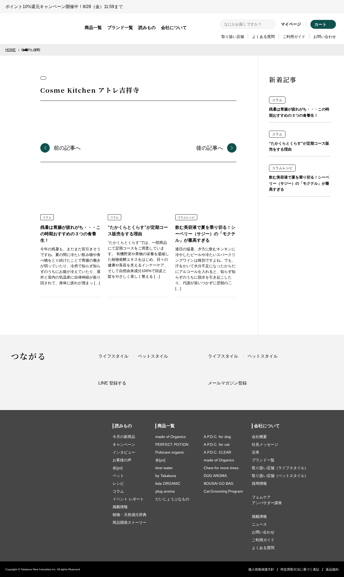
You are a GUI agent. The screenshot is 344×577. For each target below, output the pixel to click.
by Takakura (165, 475)
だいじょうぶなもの (172, 499)
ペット (118, 475)
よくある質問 (263, 36)
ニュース (259, 524)
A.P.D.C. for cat (217, 444)
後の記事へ (209, 148)
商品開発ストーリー (129, 522)
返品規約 (332, 569)
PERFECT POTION (171, 444)
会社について (174, 27)
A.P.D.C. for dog (217, 436)
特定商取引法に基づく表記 (300, 569)
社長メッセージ (265, 444)
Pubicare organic (169, 452)
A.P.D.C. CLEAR (217, 452)
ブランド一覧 (120, 27)
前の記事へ (67, 148)
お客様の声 (122, 460)
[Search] (270, 24)
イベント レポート (128, 499)
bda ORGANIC (167, 483)
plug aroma (165, 491)
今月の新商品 (124, 436)
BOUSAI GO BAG (219, 483)
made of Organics (170, 436)
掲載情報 (120, 507)
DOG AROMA (215, 475)
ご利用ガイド (294, 36)
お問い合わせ (324, 36)
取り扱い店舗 (232, 36)
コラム (118, 491)
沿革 (255, 452)
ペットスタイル (153, 356)
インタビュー (124, 452)
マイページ (291, 24)
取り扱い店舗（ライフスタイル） (280, 468)
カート (320, 24)
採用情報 (259, 483)
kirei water (164, 468)
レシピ (118, 483)
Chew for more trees (221, 468)
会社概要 (259, 436)
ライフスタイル (113, 356)
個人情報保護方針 (261, 569)
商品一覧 (93, 27)
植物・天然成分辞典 (129, 514)
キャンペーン (124, 444)
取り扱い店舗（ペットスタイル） (280, 475)
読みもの (147, 27)
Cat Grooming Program (223, 491)
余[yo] (118, 468)
